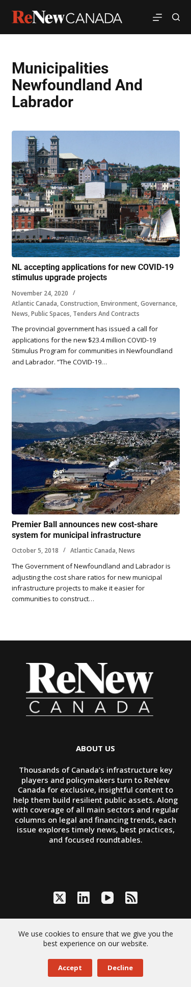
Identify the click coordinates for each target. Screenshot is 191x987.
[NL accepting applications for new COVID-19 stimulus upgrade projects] (96, 194)
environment (119, 303)
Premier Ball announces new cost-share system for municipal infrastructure (85, 530)
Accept (70, 967)
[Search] (176, 17)
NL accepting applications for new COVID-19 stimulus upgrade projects (93, 272)
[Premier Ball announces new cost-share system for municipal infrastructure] (96, 451)
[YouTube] (107, 898)
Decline (120, 967)
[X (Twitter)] (59, 898)
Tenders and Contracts (106, 313)
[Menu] (157, 17)
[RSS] (131, 898)
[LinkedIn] (83, 898)
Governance (158, 303)
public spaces (50, 313)
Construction (79, 303)
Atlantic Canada (34, 303)
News (20, 313)
